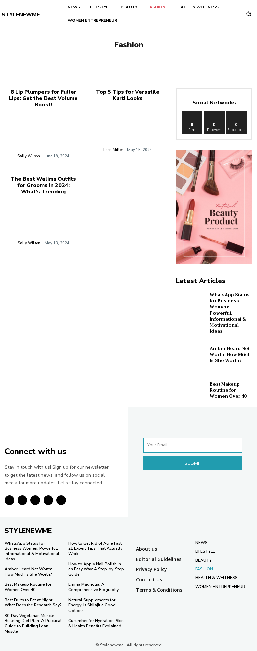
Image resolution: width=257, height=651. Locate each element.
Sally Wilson (28, 156)
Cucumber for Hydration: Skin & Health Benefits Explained (96, 623)
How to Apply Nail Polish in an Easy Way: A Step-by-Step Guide (96, 569)
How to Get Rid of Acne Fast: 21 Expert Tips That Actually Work (95, 548)
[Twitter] (48, 500)
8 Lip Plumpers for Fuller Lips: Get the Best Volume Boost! (43, 98)
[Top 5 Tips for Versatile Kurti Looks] (128, 132)
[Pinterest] (35, 500)
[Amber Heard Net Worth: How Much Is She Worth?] (191, 354)
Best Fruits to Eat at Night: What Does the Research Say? (33, 602)
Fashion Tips (104, 56)
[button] (248, 14)
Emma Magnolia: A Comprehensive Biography (93, 587)
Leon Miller (113, 149)
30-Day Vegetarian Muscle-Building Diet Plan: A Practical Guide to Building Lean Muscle (33, 623)
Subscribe (236, 113)
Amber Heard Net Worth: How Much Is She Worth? (230, 354)
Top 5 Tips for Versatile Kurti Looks (127, 95)
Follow (214, 113)
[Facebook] (9, 500)
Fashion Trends (143, 56)
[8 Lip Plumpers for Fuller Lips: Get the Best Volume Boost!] (43, 139)
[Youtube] (61, 500)
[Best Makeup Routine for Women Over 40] (191, 390)
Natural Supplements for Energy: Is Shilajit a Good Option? (92, 605)
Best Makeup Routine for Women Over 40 (228, 390)
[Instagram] (22, 500)
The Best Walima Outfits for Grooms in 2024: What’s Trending (43, 185)
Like (192, 113)
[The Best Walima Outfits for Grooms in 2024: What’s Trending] (43, 226)
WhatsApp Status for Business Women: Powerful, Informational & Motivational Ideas (230, 313)
